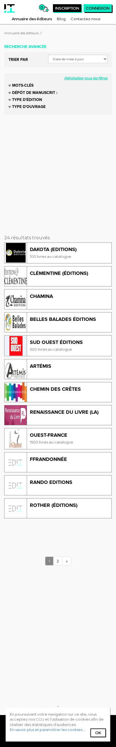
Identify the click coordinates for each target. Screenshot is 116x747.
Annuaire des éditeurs (21, 33)
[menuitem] (32, 19)
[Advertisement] (58, 172)
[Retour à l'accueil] (9, 8)
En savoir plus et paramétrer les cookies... (47, 729)
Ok (98, 732)
